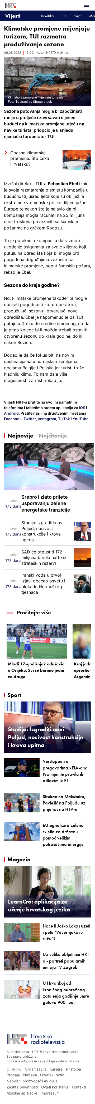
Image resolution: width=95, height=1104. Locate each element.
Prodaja (13, 1075)
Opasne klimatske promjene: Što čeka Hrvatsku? (29, 158)
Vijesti (13, 15)
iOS (82, 407)
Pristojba (73, 1069)
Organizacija (35, 1069)
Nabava (30, 1075)
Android (11, 413)
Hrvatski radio (52, 1075)
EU (63, 16)
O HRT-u (14, 1069)
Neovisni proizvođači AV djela (32, 1081)
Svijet (77, 16)
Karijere (56, 1069)
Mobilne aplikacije (22, 1093)
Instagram (46, 418)
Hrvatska (47, 16)
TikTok (63, 418)
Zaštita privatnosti (22, 1087)
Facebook (13, 418)
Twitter (29, 418)
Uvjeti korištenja (55, 1087)
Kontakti (79, 1087)
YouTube (80, 418)
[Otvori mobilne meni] (86, 5)
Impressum (50, 1093)
